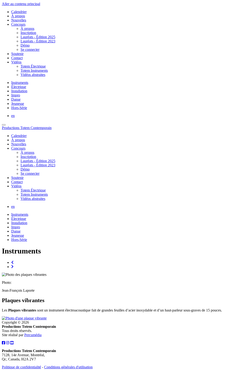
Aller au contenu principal (21, 4)
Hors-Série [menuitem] (19, 108)
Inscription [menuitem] (28, 33)
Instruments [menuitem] (19, 83)
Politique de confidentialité (21, 367)
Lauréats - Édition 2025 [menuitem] (38, 37)
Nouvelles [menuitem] (18, 20)
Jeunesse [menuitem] (17, 104)
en (13, 116)
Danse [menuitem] (16, 99)
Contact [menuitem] (17, 58)
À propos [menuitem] (18, 16)
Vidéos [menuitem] (16, 62)
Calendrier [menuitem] (19, 12)
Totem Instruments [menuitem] (34, 70)
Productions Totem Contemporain (27, 128)
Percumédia (33, 335)
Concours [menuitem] (18, 24)
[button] (24, 318)
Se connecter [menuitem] (30, 49)
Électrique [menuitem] (18, 87)
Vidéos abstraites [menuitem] (33, 75)
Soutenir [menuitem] (17, 54)
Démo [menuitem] (25, 45)
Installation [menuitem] (19, 91)
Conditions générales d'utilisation (68, 367)
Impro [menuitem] (15, 95)
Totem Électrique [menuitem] (33, 66)
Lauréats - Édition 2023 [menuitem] (38, 41)
